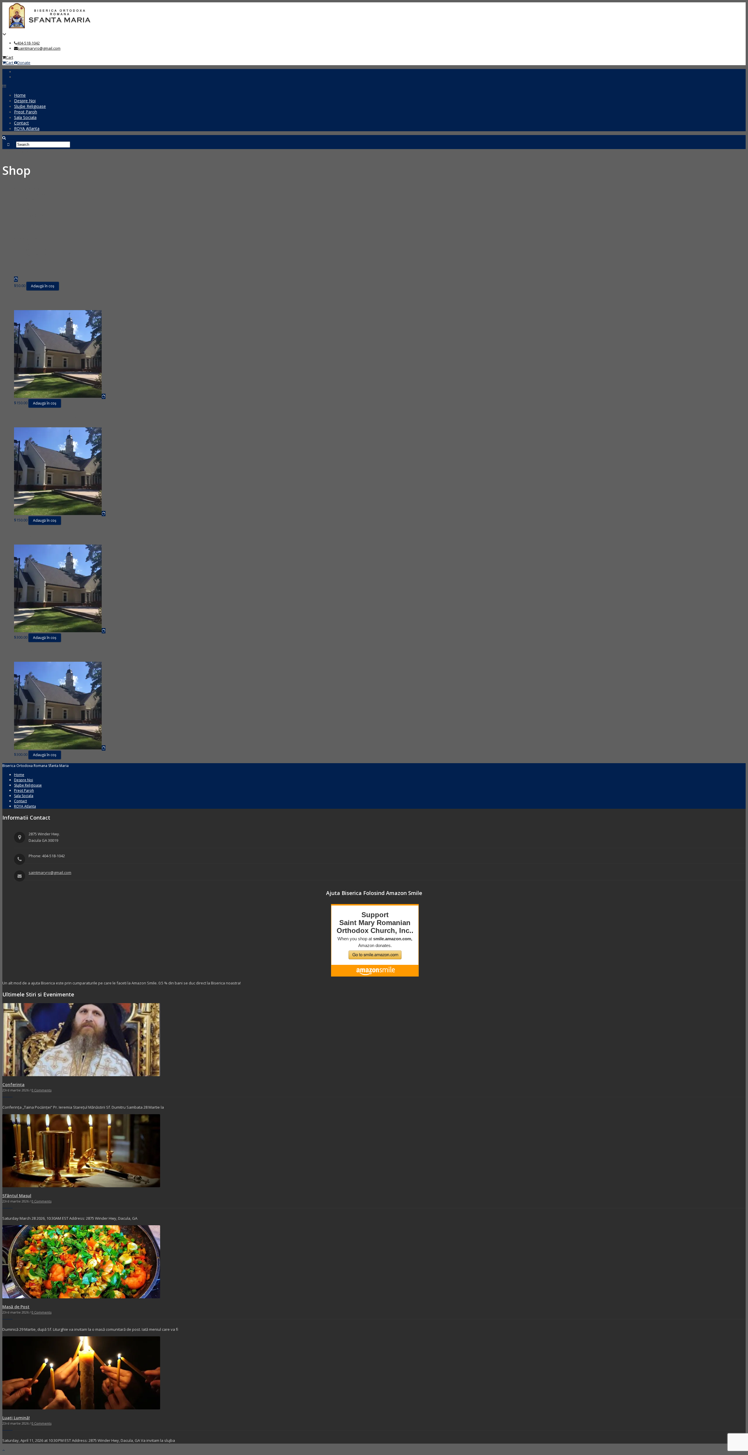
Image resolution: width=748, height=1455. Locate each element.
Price (30, 204)
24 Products (36, 249)
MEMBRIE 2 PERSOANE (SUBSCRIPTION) (69, 652)
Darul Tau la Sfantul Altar (51, 267)
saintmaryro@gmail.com (39, 48)
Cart (9, 57)
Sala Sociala (25, 117)
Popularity (35, 215)
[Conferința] (81, 1074)
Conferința (13, 1084)
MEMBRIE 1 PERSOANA (46, 300)
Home (20, 95)
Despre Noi (25, 100)
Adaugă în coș (42, 286)
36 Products (36, 254)
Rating (31, 220)
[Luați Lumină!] (81, 1408)
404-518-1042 (28, 43)
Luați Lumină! (16, 1418)
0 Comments (41, 1090)
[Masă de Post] (81, 1297)
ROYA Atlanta (26, 128)
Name (31, 199)
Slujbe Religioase (30, 106)
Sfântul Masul (16, 1195)
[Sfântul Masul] (81, 1185)
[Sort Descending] (16, 229)
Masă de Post (16, 1306)
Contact (21, 123)
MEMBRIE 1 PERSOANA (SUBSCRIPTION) (69, 417)
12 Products (36, 243)
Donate (23, 62)
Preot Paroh (25, 112)
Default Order (38, 194)
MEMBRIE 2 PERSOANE (45, 535)
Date (30, 209)
